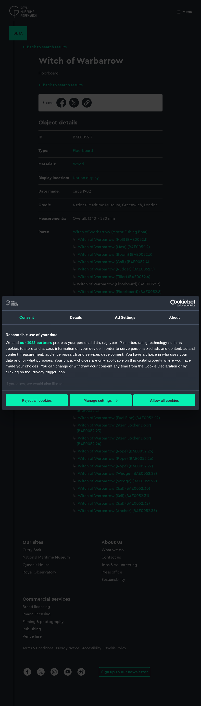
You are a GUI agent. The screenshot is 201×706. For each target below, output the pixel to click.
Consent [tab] (26, 317)
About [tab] (174, 317)
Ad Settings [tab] (125, 317)
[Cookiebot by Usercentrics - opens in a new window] (173, 303)
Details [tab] (76, 317)
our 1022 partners (36, 342)
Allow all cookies (164, 400)
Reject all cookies (37, 400)
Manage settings (98, 400)
